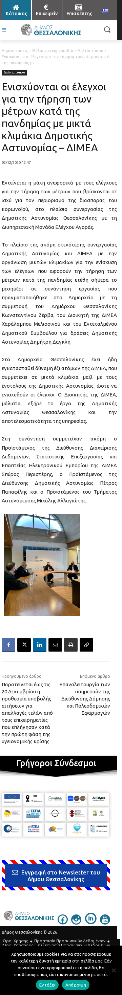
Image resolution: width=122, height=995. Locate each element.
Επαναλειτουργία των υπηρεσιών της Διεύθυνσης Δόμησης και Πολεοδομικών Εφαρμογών (84, 699)
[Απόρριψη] (113, 970)
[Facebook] (8, 645)
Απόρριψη (75, 984)
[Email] (55, 645)
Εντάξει (47, 984)
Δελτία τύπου (90, 50)
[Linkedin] (39, 645)
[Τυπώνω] (71, 645)
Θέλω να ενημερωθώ (52, 50)
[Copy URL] (86, 645)
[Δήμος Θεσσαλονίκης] (50, 30)
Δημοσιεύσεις (15, 50)
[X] (24, 645)
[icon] (62, 922)
